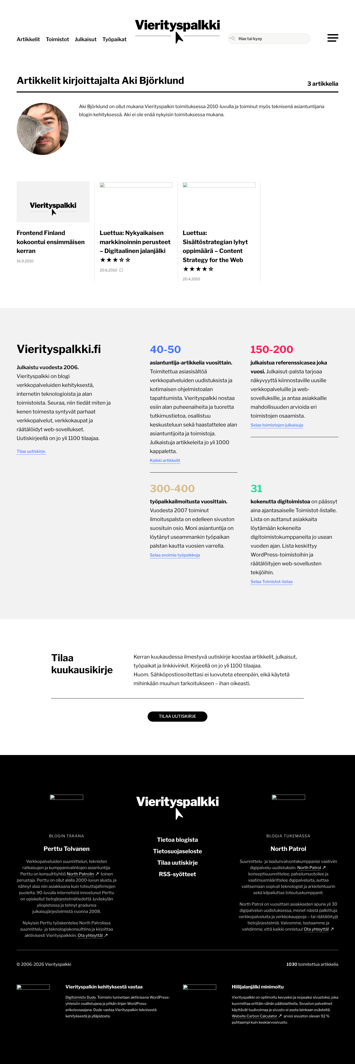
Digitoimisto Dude (80, 997)
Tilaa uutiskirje (177, 716)
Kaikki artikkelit (165, 460)
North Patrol (309, 867)
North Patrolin (80, 873)
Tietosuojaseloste (177, 851)
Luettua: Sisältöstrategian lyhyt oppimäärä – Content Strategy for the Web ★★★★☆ (215, 251)
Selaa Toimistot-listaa (272, 581)
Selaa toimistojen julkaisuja (277, 425)
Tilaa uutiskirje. (31, 451)
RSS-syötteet (177, 874)
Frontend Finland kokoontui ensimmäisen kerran (51, 242)
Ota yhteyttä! (90, 935)
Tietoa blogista (177, 840)
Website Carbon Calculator (254, 1016)
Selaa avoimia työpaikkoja (175, 555)
